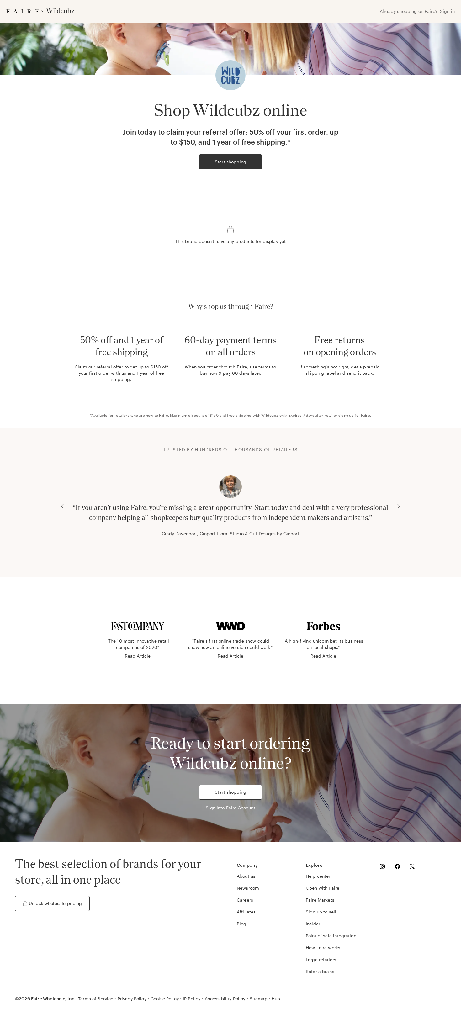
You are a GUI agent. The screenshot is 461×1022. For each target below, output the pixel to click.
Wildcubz (269, 415)
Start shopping (230, 161)
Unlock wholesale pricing (55, 903)
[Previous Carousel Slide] (62, 506)
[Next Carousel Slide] (398, 506)
